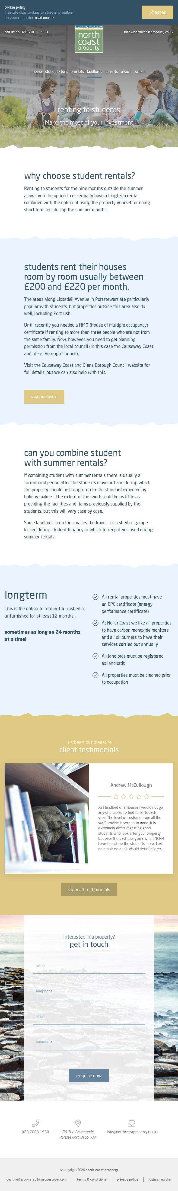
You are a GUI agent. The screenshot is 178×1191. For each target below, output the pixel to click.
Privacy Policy (127, 1179)
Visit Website (44, 396)
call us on (26, 32)
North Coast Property (102, 1170)
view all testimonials (89, 889)
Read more (43, 17)
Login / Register (160, 1179)
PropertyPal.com (54, 1179)
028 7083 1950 (35, 1131)
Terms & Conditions (91, 1179)
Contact (140, 71)
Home (37, 71)
